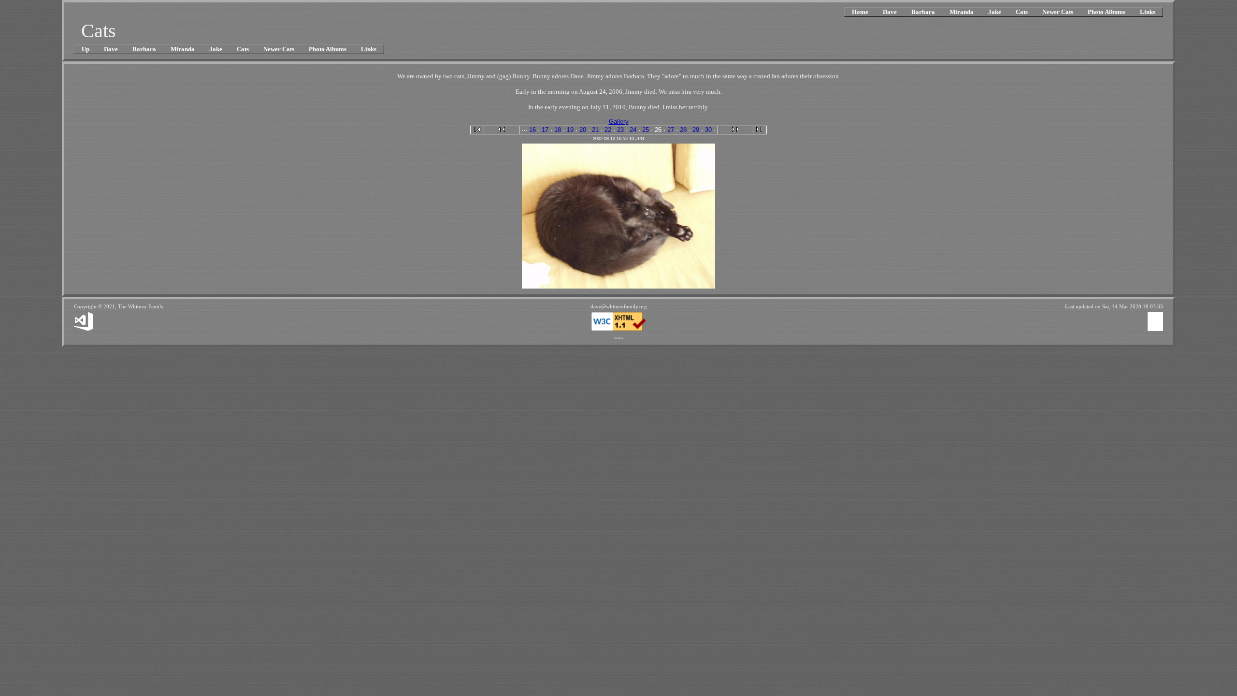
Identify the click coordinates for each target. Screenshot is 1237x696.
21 (595, 129)
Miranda (961, 11)
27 (670, 129)
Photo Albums (1106, 11)
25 (645, 129)
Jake (994, 11)
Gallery (619, 121)
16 (532, 129)
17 (545, 129)
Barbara (923, 11)
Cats (1022, 11)
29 (695, 129)
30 (708, 129)
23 (620, 129)
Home (860, 11)
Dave (890, 11)
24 (633, 129)
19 (570, 129)
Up (85, 49)
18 (557, 129)
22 (607, 129)
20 (582, 129)
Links (1147, 11)
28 (683, 129)
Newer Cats (1057, 11)
